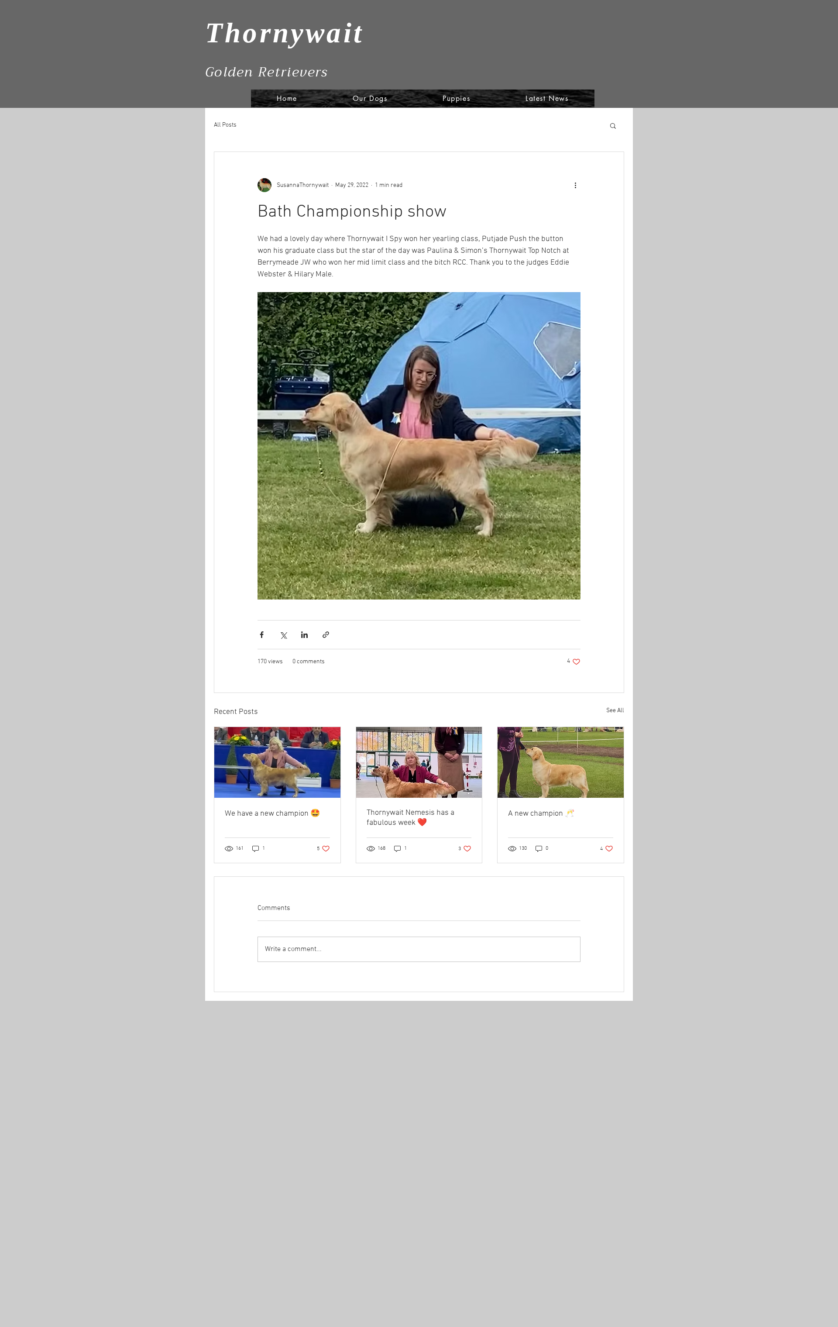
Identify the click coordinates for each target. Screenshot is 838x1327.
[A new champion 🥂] (561, 762)
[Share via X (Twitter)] (283, 635)
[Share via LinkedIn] (304, 635)
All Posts (225, 125)
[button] (613, 125)
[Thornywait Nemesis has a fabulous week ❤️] (419, 762)
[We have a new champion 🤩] (277, 762)
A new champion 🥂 (541, 813)
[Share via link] (326, 635)
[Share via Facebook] (262, 635)
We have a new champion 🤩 (272, 813)
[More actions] (575, 185)
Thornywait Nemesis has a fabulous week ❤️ (410, 817)
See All (615, 710)
